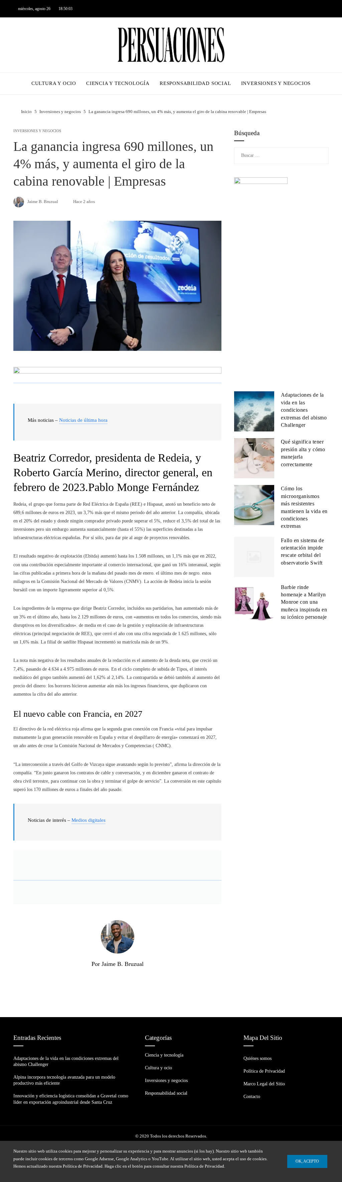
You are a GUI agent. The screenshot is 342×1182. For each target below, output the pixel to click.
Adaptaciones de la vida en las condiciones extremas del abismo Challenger (304, 410)
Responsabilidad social (166, 1093)
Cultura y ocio (158, 1067)
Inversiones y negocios (37, 131)
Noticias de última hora (83, 420)
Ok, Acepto (307, 1161)
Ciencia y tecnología (164, 1055)
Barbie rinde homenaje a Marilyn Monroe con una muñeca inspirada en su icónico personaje (304, 602)
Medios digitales (88, 820)
